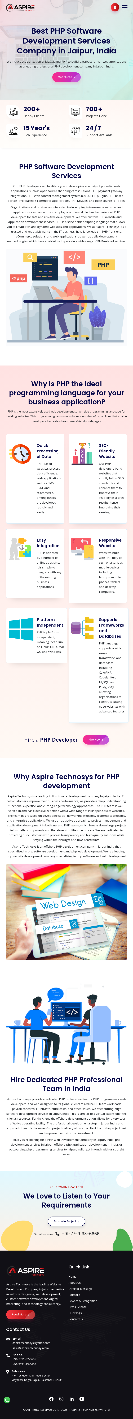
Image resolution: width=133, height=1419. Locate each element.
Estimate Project (65, 1221)
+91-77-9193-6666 (79, 1233)
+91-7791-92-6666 (24, 1359)
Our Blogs (75, 1313)
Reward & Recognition (83, 1301)
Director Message (80, 1289)
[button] (124, 7)
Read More (19, 1314)
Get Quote (65, 77)
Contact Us (76, 1319)
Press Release (78, 1307)
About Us (75, 1283)
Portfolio (74, 1295)
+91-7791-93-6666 (24, 1364)
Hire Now (94, 740)
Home (72, 1276)
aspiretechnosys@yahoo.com (31, 1343)
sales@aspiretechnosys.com (30, 1348)
